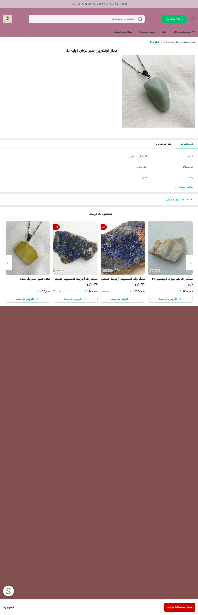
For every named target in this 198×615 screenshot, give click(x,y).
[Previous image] (127, 91)
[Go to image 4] (152, 131)
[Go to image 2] (158, 131)
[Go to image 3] (155, 131)
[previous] (190, 262)
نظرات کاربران (163, 144)
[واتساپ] (8, 591)
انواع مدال (154, 42)
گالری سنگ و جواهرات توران (179, 42)
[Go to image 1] (163, 131)
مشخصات (187, 144)
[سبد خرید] (192, 19)
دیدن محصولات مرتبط (179, 607)
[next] (7, 262)
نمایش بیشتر (185, 187)
